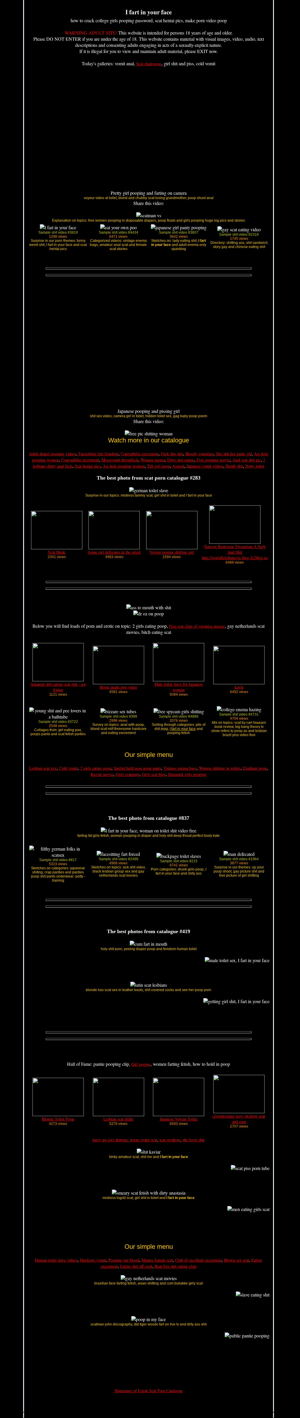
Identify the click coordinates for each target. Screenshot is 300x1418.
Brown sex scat (236, 1260)
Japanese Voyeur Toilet (178, 1119)
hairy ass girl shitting (110, 1139)
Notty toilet (254, 466)
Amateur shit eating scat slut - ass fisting (58, 686)
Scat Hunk (56, 552)
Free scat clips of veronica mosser (197, 626)
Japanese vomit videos (205, 466)
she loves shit (193, 1139)
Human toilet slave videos (56, 1260)
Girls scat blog (154, 774)
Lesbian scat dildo (118, 1119)
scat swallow (169, 1139)
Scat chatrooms (148, 63)
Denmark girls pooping (187, 774)
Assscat (178, 466)
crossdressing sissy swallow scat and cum (239, 1118)
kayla (239, 687)
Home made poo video (118, 687)
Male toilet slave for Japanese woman (178, 686)
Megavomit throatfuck (119, 460)
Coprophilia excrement (139, 453)
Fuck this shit (172, 453)
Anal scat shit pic (246, 460)
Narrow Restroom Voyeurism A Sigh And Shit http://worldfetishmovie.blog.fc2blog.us (235, 552)
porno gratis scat (143, 1139)
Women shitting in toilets (220, 768)
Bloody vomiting (199, 453)
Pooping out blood (123, 1260)
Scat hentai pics (87, 466)
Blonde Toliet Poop (58, 1119)
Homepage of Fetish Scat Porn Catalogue (149, 1390)
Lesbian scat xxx (43, 768)
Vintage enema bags (180, 768)
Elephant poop (255, 768)
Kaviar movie (102, 774)
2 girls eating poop (95, 768)
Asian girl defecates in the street (114, 552)
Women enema (153, 460)
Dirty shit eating (180, 460)
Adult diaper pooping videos (52, 453)
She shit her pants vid (234, 453)
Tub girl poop (158, 466)
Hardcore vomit (93, 1260)
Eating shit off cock (136, 1266)
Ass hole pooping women (124, 466)
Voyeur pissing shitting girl (171, 552)
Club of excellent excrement (198, 1260)
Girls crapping (127, 774)
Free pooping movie (213, 460)
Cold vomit (68, 768)
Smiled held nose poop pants (137, 768)
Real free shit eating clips (176, 1266)
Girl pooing (141, 1064)
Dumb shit (234, 466)
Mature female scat (157, 1260)
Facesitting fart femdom (98, 453)
